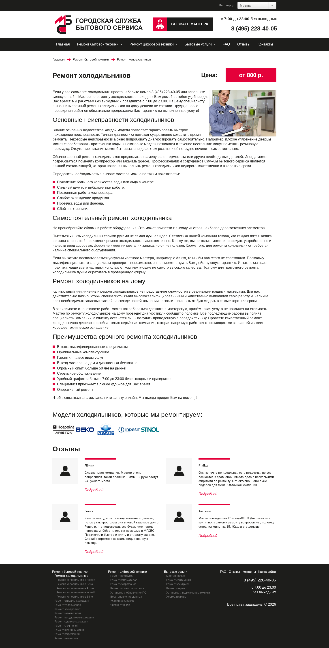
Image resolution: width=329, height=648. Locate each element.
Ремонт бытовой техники (97, 44)
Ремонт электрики (177, 584)
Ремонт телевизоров (67, 605)
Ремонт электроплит (67, 609)
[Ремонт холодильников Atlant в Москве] (106, 429)
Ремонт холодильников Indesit (76, 592)
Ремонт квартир (176, 588)
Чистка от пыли (120, 605)
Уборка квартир (176, 596)
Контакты (265, 44)
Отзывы (243, 44)
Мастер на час (175, 575)
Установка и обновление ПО (128, 592)
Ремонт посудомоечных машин (74, 617)
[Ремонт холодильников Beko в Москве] (85, 429)
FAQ (226, 44)
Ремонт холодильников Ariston (76, 579)
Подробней (94, 490)
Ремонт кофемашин (67, 634)
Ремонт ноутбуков (121, 575)
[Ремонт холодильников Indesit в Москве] (129, 429)
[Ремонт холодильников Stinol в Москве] (150, 429)
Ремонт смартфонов (123, 584)
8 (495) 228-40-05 (254, 28)
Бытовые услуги (198, 44)
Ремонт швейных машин (69, 630)
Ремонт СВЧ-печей (66, 625)
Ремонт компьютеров (123, 580)
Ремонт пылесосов (66, 638)
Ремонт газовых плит (67, 613)
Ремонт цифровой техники (152, 44)
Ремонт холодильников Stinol (75, 596)
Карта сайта (267, 571)
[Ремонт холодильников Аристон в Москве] (64, 429)
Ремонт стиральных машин (71, 600)
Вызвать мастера (189, 24)
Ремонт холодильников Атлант (76, 588)
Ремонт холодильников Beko (75, 584)
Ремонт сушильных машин (71, 621)
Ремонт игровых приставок (127, 588)
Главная (63, 44)
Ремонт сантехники (178, 580)
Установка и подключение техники (188, 592)
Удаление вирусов (122, 601)
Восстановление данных (126, 596)
